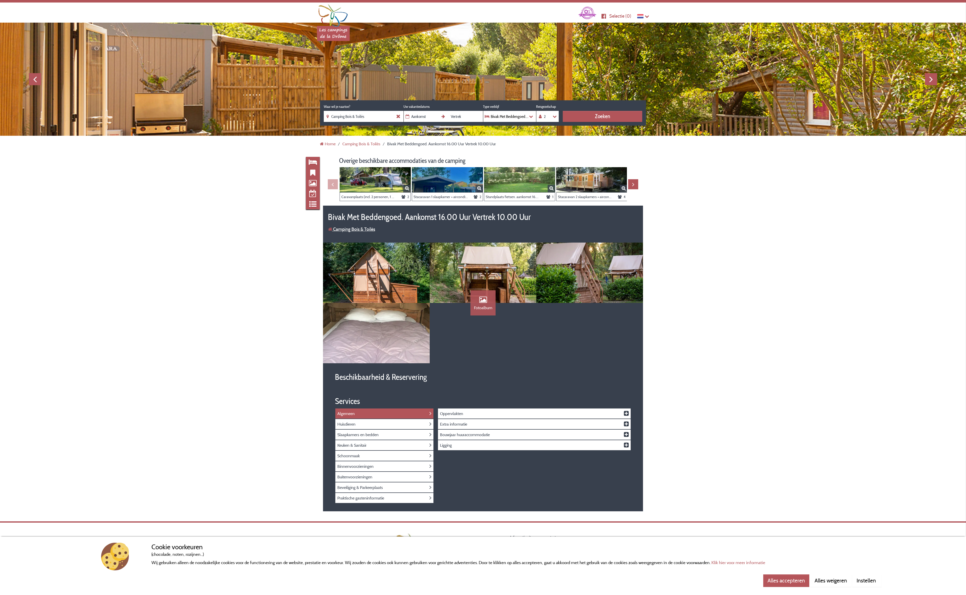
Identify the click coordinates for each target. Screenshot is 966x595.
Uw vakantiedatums (417, 106)
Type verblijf (491, 106)
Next (931, 79)
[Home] (333, 14)
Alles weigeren (831, 580)
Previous (35, 79)
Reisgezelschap (546, 106)
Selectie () (620, 16)
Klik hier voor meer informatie (738, 562)
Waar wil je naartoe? (337, 106)
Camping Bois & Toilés (353, 229)
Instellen (867, 580)
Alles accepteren (786, 580)
